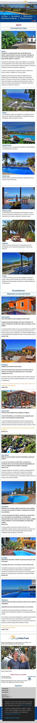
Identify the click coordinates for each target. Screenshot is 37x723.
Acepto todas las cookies (12, 717)
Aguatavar (5, 243)
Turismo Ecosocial (26, 18)
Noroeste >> (5, 695)
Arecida (4, 276)
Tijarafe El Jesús (6, 145)
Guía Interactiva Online (8, 18)
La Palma (4, 16)
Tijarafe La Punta (6, 210)
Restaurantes (28, 16)
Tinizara (4, 112)
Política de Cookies (26, 705)
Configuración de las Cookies (13, 714)
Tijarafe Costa (6, 176)
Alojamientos (15, 16)
